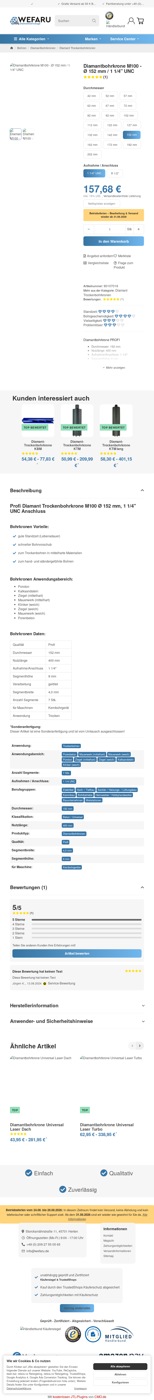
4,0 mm (67, 850)
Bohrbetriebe (85, 795)
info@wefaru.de (37, 1251)
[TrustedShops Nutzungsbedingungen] (45, 983)
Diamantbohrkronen (74, 833)
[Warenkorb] (140, 21)
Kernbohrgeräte (72, 867)
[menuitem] (32, 39)
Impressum (80, 1388)
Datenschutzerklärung (19, 1388)
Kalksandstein (126, 759)
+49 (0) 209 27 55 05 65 (43, 1244)
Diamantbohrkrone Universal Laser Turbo (107, 1126)
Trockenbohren (71, 746)
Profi (65, 842)
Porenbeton (69, 754)
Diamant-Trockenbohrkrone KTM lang (116, 445)
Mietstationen (93, 800)
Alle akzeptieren (120, 1366)
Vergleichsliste (98, 263)
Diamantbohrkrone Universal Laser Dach (37, 1126)
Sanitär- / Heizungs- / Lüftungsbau (117, 790)
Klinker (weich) (71, 765)
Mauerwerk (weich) (119, 754)
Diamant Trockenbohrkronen (105, 292)
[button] (113, 76)
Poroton (67, 759)
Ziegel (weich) (106, 759)
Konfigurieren (120, 1382)
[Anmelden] (131, 21)
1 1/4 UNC (69, 781)
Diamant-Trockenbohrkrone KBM (38, 445)
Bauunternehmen (73, 800)
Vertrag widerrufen (77, 1308)
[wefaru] (30, 21)
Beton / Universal (73, 817)
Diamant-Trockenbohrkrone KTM (77, 445)
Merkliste (124, 256)
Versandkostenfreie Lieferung (122, 196)
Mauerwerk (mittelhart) (92, 754)
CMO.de (100, 1396)
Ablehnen (120, 1374)
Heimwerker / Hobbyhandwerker (114, 795)
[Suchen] (94, 20)
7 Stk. (66, 773)
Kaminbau (69, 795)
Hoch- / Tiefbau (85, 790)
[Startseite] (11, 47)
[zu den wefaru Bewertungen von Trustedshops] (73, 1334)
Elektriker (68, 790)
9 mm (66, 859)
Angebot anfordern (100, 256)
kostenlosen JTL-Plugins (70, 1396)
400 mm (67, 825)
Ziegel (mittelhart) (85, 759)
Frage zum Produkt (123, 265)
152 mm (67, 808)
